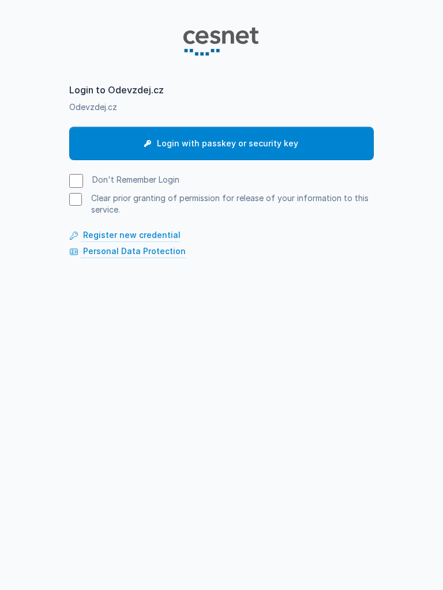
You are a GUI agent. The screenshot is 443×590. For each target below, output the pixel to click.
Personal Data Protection (133, 251)
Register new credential (131, 235)
